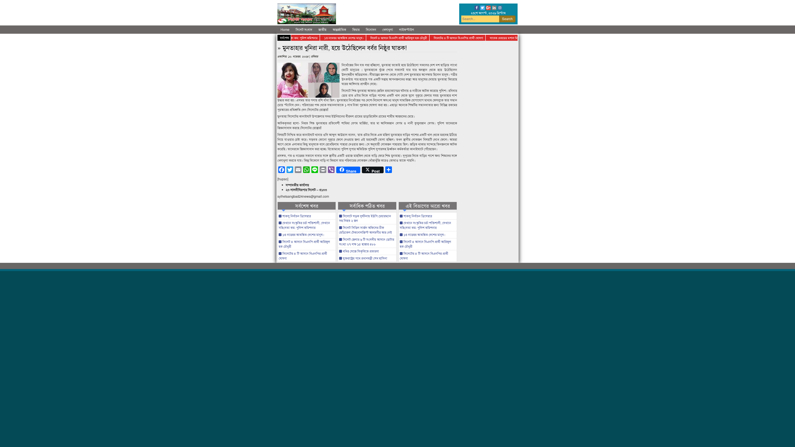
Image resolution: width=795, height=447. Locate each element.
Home (285, 29)
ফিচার (356, 29)
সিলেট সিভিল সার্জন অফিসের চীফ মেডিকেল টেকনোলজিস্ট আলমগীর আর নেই (365, 230)
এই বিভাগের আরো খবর (428, 205)
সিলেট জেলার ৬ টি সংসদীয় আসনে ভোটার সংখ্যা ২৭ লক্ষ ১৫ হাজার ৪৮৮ (366, 241)
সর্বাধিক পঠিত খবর (367, 205)
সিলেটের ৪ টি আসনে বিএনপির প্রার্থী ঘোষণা (446, 38)
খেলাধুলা (387, 29)
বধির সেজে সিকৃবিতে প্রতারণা (360, 251)
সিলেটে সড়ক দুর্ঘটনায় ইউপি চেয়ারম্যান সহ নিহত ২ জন (365, 218)
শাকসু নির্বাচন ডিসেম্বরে (296, 216)
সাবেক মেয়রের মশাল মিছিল (494, 38)
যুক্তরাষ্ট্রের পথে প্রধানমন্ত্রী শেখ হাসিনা (364, 258)
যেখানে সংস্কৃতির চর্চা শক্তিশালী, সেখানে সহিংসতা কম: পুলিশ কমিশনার (304, 225)
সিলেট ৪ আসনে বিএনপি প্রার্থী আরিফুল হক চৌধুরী (386, 38)
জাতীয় (322, 29)
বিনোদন (371, 29)
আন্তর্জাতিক (339, 29)
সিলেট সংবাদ (304, 29)
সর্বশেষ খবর (306, 205)
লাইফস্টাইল (406, 29)
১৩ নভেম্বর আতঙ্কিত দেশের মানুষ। (332, 38)
